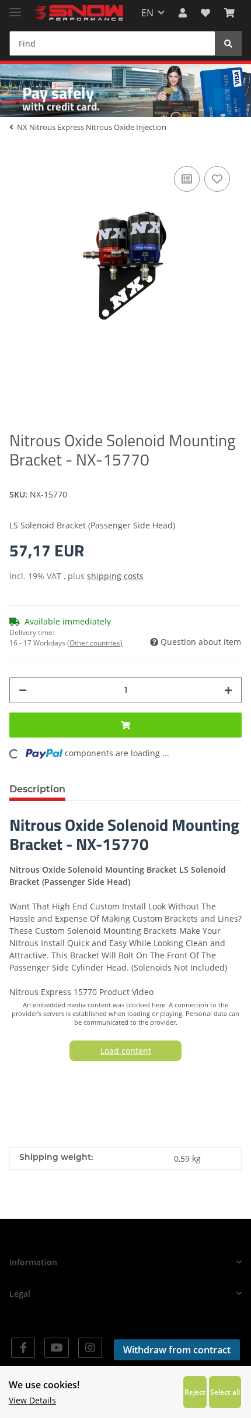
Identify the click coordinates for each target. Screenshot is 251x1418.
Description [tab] (37, 789)
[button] (183, 12)
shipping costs (115, 575)
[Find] (228, 43)
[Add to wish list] (217, 179)
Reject (194, 1391)
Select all (225, 1391)
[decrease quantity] (23, 690)
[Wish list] (205, 12)
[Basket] (229, 12)
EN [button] (147, 12)
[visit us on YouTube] (56, 1348)
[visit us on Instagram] (90, 1348)
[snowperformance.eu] (77, 13)
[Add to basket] (125, 725)
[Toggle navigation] (15, 7)
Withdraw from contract (177, 1349)
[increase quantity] (228, 690)
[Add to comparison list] (187, 179)
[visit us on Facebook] (23, 1348)
